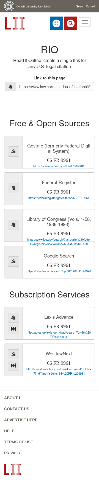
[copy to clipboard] (10, 86)
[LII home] (14, 23)
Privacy (12, 453)
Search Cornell (85, 6)
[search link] (70, 23)
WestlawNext (59, 353)
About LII (14, 398)
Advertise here (20, 420)
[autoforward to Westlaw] (13, 366)
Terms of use (18, 442)
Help (9, 431)
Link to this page (49, 78)
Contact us (16, 409)
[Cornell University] (9, 6)
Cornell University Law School (33, 6)
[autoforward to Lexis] (13, 329)
